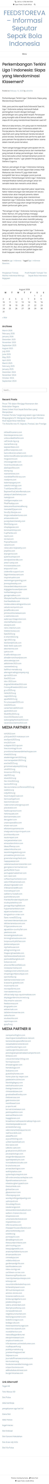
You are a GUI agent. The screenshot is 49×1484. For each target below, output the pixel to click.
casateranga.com (13, 1207)
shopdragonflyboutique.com (16, 974)
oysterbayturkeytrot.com (16, 1174)
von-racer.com (10, 876)
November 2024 (9, 375)
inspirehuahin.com (12, 577)
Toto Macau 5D (8, 1391)
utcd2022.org (9, 769)
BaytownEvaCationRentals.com (17, 491)
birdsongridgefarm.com (16, 1299)
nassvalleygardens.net (15, 1334)
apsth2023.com (10, 711)
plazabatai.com (10, 807)
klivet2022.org (10, 778)
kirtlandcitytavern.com (15, 1287)
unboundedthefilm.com (14, 438)
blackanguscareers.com (16, 1317)
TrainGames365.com (12, 488)
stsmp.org (8, 470)
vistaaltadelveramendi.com (17, 1044)
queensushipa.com (12, 556)
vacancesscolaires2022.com (15, 723)
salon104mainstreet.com (14, 882)
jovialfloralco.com (11, 610)
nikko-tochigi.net (13, 1269)
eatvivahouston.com (14, 1085)
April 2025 (6, 360)
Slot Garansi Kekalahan (12, 1436)
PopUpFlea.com (10, 542)
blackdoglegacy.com (14, 1082)
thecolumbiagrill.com (13, 748)
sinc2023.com (9, 742)
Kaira (26, 1478)
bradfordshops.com (12, 654)
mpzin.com (8, 536)
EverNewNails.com (12, 601)
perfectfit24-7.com (11, 870)
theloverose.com (13, 1097)
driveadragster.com (14, 1064)
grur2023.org (9, 690)
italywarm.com (12, 1355)
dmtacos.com (11, 1056)
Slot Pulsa (6, 1397)
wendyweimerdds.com (13, 559)
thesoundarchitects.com (16, 1242)
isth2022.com (9, 733)
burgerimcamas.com (14, 1373)
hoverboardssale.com (13, 465)
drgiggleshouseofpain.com (15, 589)
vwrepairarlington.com (15, 1035)
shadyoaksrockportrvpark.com (17, 831)
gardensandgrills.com (15, 1263)
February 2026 (8, 333)
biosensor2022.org (12, 772)
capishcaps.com (10, 1021)
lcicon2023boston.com (13, 717)
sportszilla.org (10, 977)
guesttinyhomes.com (14, 1073)
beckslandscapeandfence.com (18, 1041)
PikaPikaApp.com (11, 503)
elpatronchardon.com (13, 911)
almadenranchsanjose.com (15, 657)
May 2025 (6, 357)
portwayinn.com (12, 1236)
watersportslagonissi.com (15, 619)
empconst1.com (10, 568)
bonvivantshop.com (12, 530)
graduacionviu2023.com (16, 1150)
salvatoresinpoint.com (13, 607)
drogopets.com (10, 1006)
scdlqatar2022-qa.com (13, 745)
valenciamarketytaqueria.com (18, 1130)
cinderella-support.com (14, 571)
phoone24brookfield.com (14, 965)
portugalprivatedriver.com (15, 873)
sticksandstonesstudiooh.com (18, 1210)
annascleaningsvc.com (15, 1168)
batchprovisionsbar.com (14, 979)
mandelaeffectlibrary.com (15, 476)
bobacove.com (10, 962)
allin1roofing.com (13, 1245)
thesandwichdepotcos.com (15, 586)
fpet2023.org (9, 634)
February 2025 (8, 366)
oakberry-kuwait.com (13, 893)
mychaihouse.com (11, 947)
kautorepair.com (11, 837)
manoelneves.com (11, 473)
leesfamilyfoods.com (12, 642)
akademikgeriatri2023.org (15, 757)
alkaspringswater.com (13, 885)
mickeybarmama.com (13, 968)
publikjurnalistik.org (14, 1349)
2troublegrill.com (13, 1204)
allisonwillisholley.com (15, 1231)
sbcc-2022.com (10, 681)
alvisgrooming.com (12, 950)
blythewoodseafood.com (14, 956)
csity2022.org (9, 793)
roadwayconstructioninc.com (16, 971)
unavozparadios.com (13, 822)
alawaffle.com (11, 1136)
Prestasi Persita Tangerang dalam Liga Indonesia (23, 415)
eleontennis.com (11, 648)
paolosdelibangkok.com (14, 959)
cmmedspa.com (12, 1257)
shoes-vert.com (10, 825)
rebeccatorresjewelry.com (15, 548)
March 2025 (7, 363)
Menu (24, 54)
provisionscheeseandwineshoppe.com (20, 751)
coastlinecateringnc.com (16, 1047)
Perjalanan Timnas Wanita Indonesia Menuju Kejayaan (13, 276)
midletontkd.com (13, 1260)
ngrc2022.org (9, 639)
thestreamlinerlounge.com (17, 1325)
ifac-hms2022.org (11, 781)
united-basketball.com (15, 1142)
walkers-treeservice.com (16, 1213)
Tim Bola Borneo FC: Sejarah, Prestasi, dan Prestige (24, 423)
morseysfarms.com (12, 988)
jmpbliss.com (9, 551)
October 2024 (8, 378)
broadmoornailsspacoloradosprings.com (23, 1121)
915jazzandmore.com (13, 926)
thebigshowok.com (14, 1088)
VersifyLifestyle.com (12, 512)
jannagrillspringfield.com (14, 905)
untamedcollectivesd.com (16, 1219)
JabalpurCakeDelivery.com (15, 494)
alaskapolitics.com (11, 467)
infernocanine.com (14, 1225)
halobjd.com (9, 497)
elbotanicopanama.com (14, 828)
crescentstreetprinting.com (17, 1059)
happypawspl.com (11, 861)
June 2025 (6, 354)
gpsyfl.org (8, 1024)
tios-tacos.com (12, 1145)
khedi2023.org (10, 754)
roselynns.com (10, 479)
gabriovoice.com (13, 1100)
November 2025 (9, 342)
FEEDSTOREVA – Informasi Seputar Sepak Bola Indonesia (24, 28)
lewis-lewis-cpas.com (13, 645)
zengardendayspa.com (15, 1156)
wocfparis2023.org (12, 739)
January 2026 (7, 336)
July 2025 (6, 351)
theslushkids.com (13, 1186)
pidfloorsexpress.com (13, 450)
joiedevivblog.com (13, 1302)
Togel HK (6, 1386)
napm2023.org (10, 696)
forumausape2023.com (14, 702)
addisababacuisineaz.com (16, 1370)
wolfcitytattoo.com (13, 1171)
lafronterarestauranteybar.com (19, 1177)
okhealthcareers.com (13, 432)
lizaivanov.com (12, 1070)
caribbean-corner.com (15, 1272)
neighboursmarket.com (16, 1314)
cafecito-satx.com (13, 1148)
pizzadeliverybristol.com (14, 855)
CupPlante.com (10, 533)
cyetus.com (8, 651)
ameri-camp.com (11, 562)
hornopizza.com (12, 1062)
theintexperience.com (13, 435)
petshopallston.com (14, 1112)
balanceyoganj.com (12, 482)
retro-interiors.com (12, 628)
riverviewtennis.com (12, 991)
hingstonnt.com (10, 459)
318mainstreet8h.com (13, 888)
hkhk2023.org (10, 693)
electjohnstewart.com (15, 1337)
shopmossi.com (12, 1216)
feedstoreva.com (11, 1003)
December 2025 (9, 339)
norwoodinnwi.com (14, 1311)
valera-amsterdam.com (15, 1305)
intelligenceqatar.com (13, 500)
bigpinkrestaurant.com (14, 574)
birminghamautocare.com (15, 938)
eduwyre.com (9, 625)
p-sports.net (11, 1106)
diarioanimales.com (12, 816)
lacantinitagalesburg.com (15, 852)
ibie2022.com (9, 678)
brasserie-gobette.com (13, 982)
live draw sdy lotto (10, 1442)
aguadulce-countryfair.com (15, 929)
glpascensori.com (13, 1192)
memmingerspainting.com (15, 580)
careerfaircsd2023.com (13, 708)
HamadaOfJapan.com (13, 509)
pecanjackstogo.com (14, 1153)
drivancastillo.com (13, 1254)
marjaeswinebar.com (13, 840)
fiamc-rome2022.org (12, 917)
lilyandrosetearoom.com (16, 1180)
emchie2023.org (11, 763)
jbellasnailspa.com (11, 944)
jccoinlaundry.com (11, 834)
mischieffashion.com (12, 622)
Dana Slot (6, 1414)
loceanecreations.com (15, 1296)
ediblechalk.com (10, 1009)
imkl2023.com (9, 705)
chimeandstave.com (14, 1091)
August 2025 (7, 348)
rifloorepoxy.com (13, 1195)
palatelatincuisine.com (15, 1079)
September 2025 (9, 345)
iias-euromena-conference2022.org (19, 787)
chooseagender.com (12, 462)
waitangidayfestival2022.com (16, 720)
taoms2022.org (10, 784)
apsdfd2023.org (10, 699)
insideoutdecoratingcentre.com (17, 604)
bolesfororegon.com (14, 1320)
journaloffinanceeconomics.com (19, 1358)
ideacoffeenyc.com (11, 846)
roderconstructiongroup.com (16, 805)
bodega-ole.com (12, 1322)
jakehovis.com (10, 932)
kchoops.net (11, 1281)
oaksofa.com (9, 1015)
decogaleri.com (10, 819)
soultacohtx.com (11, 1018)
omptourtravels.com (14, 1340)
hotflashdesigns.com (13, 592)
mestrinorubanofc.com (15, 1328)
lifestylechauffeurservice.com (16, 598)
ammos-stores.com (14, 1293)
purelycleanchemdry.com (14, 521)
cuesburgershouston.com (17, 1050)
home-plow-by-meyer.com (17, 1076)
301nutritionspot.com (15, 1290)
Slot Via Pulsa (8, 1447)
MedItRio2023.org (11, 714)
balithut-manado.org (13, 669)
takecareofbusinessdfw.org (15, 506)
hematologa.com (13, 1067)
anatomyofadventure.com (17, 1251)
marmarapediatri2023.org (15, 760)
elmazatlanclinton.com (13, 843)
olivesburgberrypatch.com (17, 1183)
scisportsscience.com (14, 1367)
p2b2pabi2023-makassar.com (16, 736)
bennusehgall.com (12, 799)
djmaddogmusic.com (14, 1239)
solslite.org (10, 1234)
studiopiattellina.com (13, 902)
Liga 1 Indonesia (15, 260)
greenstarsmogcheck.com (15, 858)
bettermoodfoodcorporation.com (18, 456)
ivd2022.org (9, 790)
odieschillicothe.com (12, 849)
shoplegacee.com (11, 527)
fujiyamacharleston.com (14, 908)
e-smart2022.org (11, 637)
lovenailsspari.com (12, 891)
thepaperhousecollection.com (18, 1228)
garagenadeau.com (12, 595)
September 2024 (9, 381)
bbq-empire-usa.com (13, 1000)
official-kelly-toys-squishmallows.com (20, 994)
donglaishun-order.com (14, 914)
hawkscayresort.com (12, 810)
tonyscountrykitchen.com (15, 941)
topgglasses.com (13, 1118)
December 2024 (9, 372)
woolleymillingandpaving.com (18, 1198)
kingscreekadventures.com (15, 515)
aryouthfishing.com (14, 1139)
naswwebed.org (10, 666)
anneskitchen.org (13, 1127)
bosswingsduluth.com (13, 935)
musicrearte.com (11, 985)
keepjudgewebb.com (14, 1248)
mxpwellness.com (13, 1222)
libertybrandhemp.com (15, 1308)
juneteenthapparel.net (15, 1352)
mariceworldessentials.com (15, 920)
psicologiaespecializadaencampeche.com (23, 1053)
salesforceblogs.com (12, 485)
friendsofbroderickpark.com (16, 899)
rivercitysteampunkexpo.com (18, 1278)
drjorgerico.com (10, 553)
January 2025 (7, 369)
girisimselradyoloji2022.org (15, 766)
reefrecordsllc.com (13, 1133)
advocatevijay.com (11, 660)
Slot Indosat (7, 1431)
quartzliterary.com (12, 896)
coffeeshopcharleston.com (15, 879)
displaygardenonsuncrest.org (16, 997)
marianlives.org (10, 444)
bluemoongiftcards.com (16, 1275)
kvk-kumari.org (12, 1361)
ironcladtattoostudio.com (16, 1162)
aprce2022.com (10, 675)
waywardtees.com (11, 447)
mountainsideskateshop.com (18, 1284)
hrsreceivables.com (12, 565)
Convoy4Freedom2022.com (15, 687)
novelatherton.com (14, 1331)
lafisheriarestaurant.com (14, 923)
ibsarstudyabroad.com (13, 796)
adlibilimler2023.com (12, 663)
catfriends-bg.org (11, 441)
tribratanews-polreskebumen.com (20, 1343)
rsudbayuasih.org (13, 1346)
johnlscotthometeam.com (15, 613)
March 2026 (7, 330)
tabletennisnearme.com (14, 1012)
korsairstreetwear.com (15, 1109)
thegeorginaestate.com (14, 953)
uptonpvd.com (12, 1201)
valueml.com (9, 545)
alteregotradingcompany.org (16, 672)
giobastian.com (12, 1189)
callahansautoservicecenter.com (17, 864)
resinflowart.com (13, 1103)
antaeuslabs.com (11, 518)
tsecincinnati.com (11, 802)
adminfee (29, 91)
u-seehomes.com (11, 616)
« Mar (4, 317)
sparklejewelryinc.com (15, 1159)
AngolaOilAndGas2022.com (15, 684)
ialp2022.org (9, 775)
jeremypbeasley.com (12, 583)
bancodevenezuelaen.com (15, 453)
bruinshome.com (13, 1165)
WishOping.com (10, 524)
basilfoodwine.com (14, 1266)
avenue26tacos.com (14, 1115)
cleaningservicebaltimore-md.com (20, 1038)
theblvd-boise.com (12, 631)
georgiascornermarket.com (15, 867)
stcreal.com (9, 539)
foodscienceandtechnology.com (19, 1364)
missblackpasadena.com (16, 1124)
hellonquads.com (11, 813)
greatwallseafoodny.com (16, 1094)
